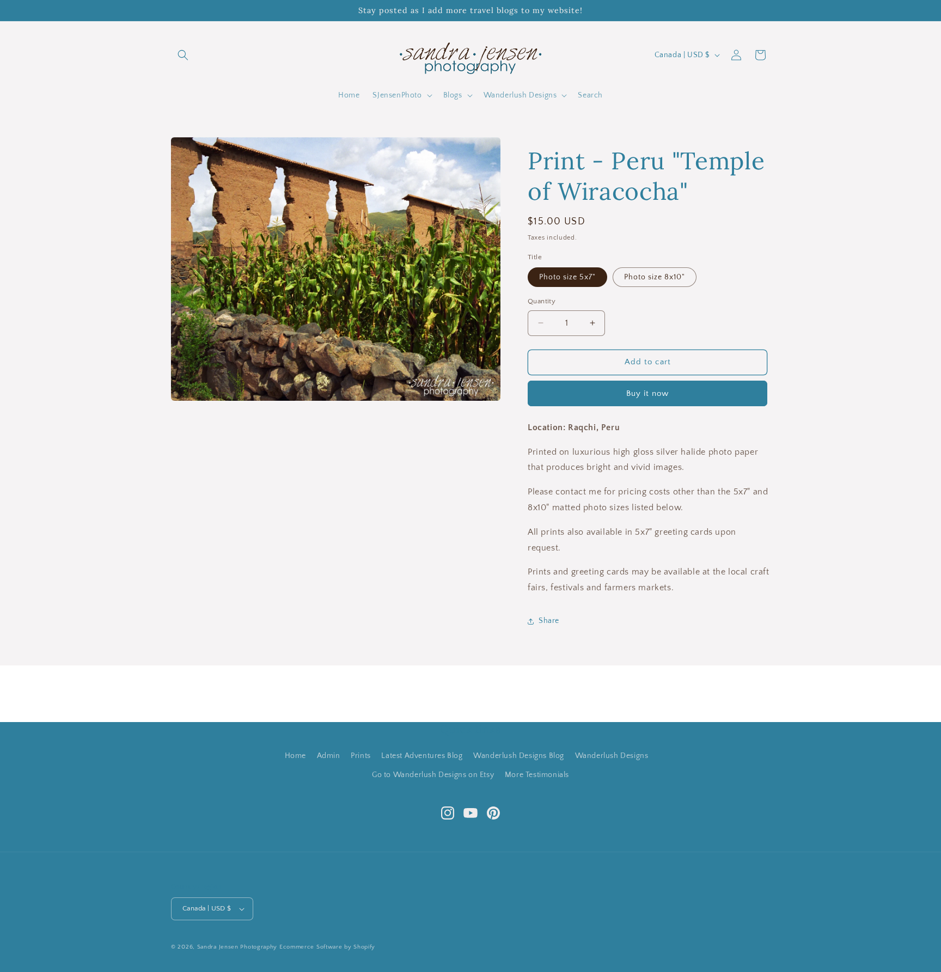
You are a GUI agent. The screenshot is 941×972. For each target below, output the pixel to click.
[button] (183, 55)
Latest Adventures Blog (421, 755)
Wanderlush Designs (612, 755)
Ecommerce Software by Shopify (327, 947)
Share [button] (549, 620)
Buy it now (647, 393)
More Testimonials (537, 775)
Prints (361, 755)
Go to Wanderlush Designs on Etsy (433, 775)
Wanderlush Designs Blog (518, 755)
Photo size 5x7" (567, 277)
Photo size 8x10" (654, 277)
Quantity (541, 301)
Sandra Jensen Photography (237, 947)
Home (295, 755)
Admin (328, 755)
